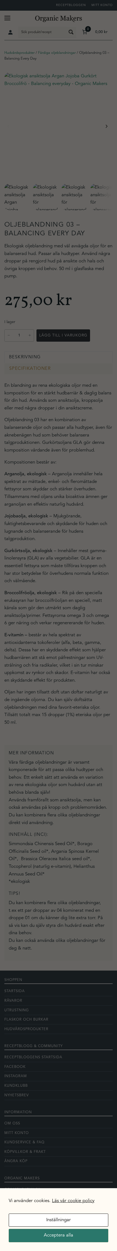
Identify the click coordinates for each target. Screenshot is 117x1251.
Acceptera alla (58, 1235)
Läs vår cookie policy (73, 1201)
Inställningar (58, 1220)
